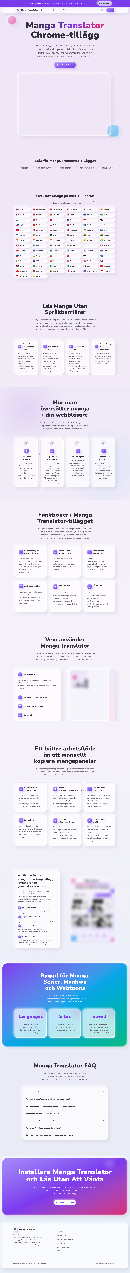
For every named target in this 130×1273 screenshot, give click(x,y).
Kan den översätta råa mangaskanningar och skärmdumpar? (51, 1106)
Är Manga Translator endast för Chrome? (43, 1128)
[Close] (114, 3)
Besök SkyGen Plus (105, 3)
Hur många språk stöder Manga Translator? (44, 1121)
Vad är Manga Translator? (37, 1092)
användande (47, 10)
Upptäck (57, 10)
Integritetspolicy (99, 1263)
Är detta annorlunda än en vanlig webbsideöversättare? (50, 1135)
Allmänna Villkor (109, 1263)
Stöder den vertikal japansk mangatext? (43, 1113)
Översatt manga (70, 10)
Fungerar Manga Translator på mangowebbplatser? (48, 1099)
